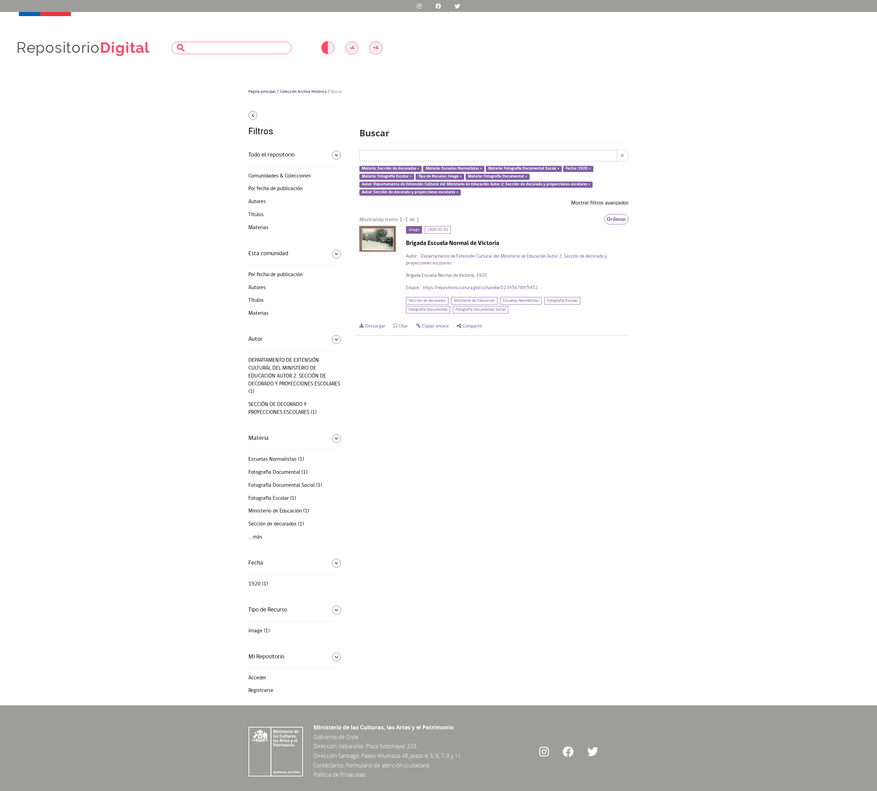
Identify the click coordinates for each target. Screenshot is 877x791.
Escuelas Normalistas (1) (276, 459)
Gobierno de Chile (335, 737)
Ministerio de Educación (474, 301)
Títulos (256, 215)
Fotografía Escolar (562, 301)
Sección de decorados (427, 301)
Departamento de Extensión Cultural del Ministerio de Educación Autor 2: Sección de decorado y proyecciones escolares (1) (294, 376)
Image (414, 230)
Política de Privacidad (339, 774)
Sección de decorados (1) (276, 524)
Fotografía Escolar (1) (272, 498)
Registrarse (260, 690)
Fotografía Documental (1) (277, 472)
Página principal (261, 92)
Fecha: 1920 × (578, 169)
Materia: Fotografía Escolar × (387, 176)
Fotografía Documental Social (481, 310)
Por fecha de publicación (275, 188)
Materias (258, 228)
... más (255, 537)
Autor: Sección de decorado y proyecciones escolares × (410, 192)
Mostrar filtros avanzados (600, 203)
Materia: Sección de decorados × (390, 169)
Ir (622, 155)
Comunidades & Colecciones (279, 176)
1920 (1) (258, 584)
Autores (257, 202)
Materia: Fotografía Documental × (497, 176)
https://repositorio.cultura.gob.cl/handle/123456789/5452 (480, 288)
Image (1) (259, 631)
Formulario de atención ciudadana (387, 765)
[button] (292, 115)
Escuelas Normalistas (521, 301)
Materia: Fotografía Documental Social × (523, 169)
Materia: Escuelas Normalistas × (454, 169)
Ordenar (616, 219)
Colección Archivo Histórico (303, 92)
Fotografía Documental (428, 310)
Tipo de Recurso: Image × (440, 176)
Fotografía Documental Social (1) (285, 485)
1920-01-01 (438, 230)
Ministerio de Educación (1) (278, 511)
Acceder (257, 678)
